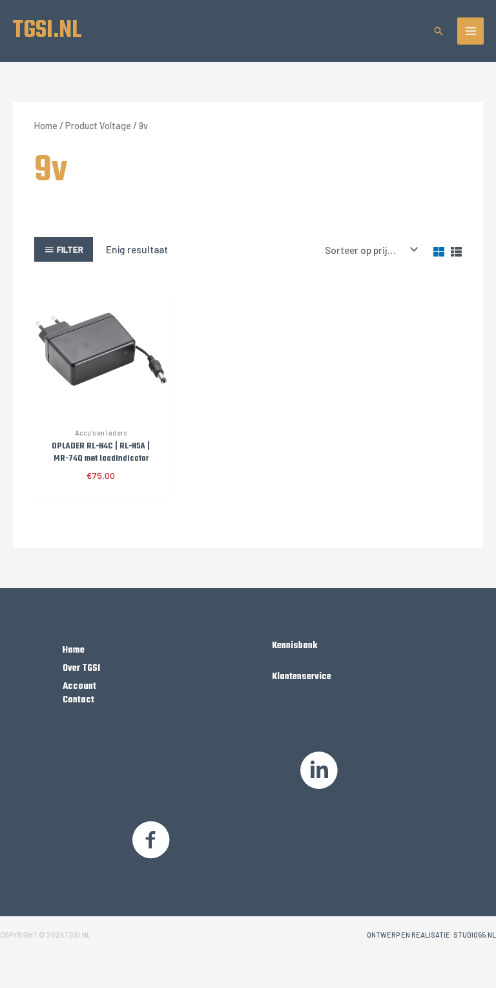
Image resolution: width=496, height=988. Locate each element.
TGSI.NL (47, 30)
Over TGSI (81, 668)
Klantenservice (301, 676)
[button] (438, 31)
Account (79, 686)
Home (45, 125)
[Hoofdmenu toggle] (470, 31)
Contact (78, 700)
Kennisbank (294, 645)
